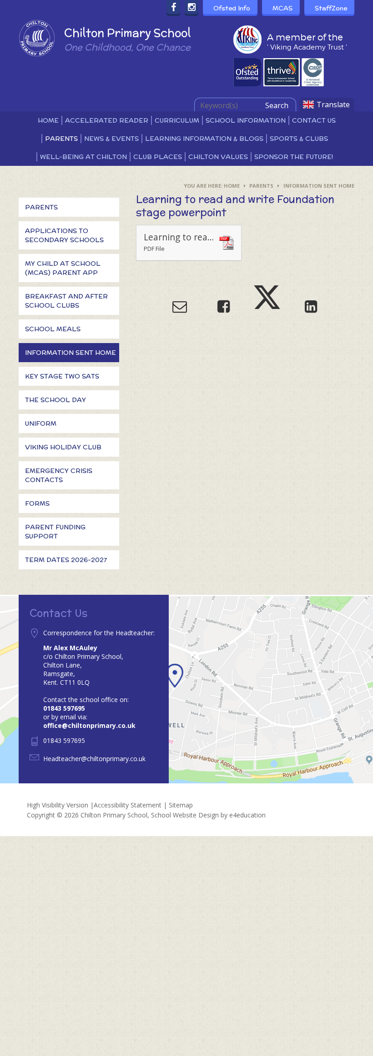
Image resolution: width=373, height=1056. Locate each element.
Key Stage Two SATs (62, 376)
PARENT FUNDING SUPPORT (55, 532)
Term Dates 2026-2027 (66, 559)
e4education (247, 815)
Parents (261, 185)
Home (232, 185)
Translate (333, 105)
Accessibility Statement (127, 805)
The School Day (55, 399)
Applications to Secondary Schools (64, 235)
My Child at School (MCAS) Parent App (63, 268)
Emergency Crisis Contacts (58, 475)
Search (276, 105)
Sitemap (181, 805)
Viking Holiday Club (63, 447)
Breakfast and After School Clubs (66, 301)
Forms (37, 503)
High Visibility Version (57, 805)
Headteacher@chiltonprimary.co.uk (94, 758)
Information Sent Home (318, 185)
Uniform (40, 423)
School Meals (53, 329)
